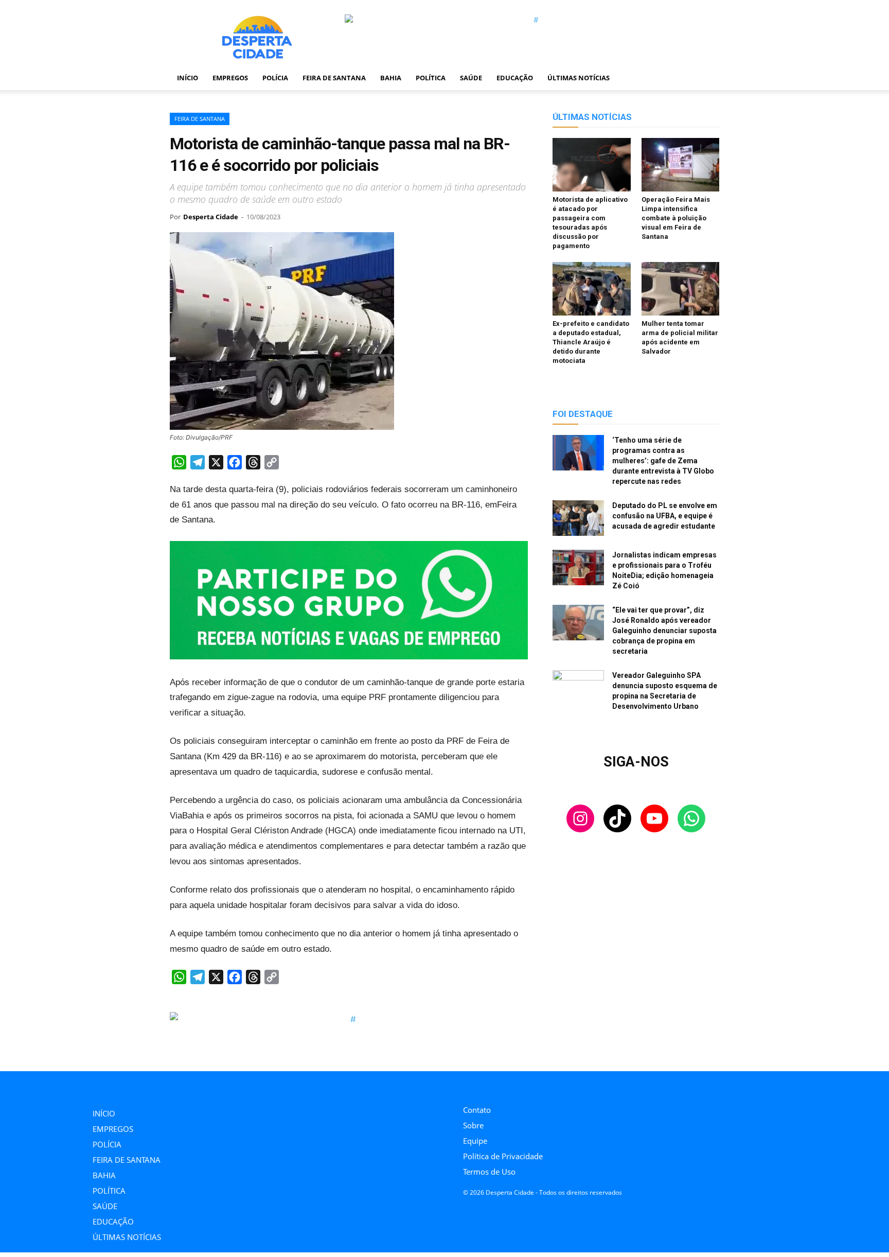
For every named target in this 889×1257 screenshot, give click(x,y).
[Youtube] (512, 1085)
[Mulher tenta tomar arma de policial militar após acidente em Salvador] (681, 289)
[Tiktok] (489, 1085)
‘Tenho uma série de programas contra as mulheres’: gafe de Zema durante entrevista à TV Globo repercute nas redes (663, 460)
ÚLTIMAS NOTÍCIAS (578, 77)
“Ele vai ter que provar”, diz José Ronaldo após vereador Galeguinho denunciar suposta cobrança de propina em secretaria (664, 630)
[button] (707, 78)
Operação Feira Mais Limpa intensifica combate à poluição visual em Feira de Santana (676, 218)
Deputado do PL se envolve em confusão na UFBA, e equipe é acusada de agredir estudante (664, 515)
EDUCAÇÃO (514, 77)
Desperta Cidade (210, 216)
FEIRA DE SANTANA (334, 77)
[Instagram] (466, 1085)
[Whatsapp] (535, 1085)
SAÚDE (471, 77)
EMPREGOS (230, 77)
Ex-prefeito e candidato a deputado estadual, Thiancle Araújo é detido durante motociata (591, 342)
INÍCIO (187, 77)
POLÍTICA (431, 77)
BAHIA (390, 77)
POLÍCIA (275, 77)
